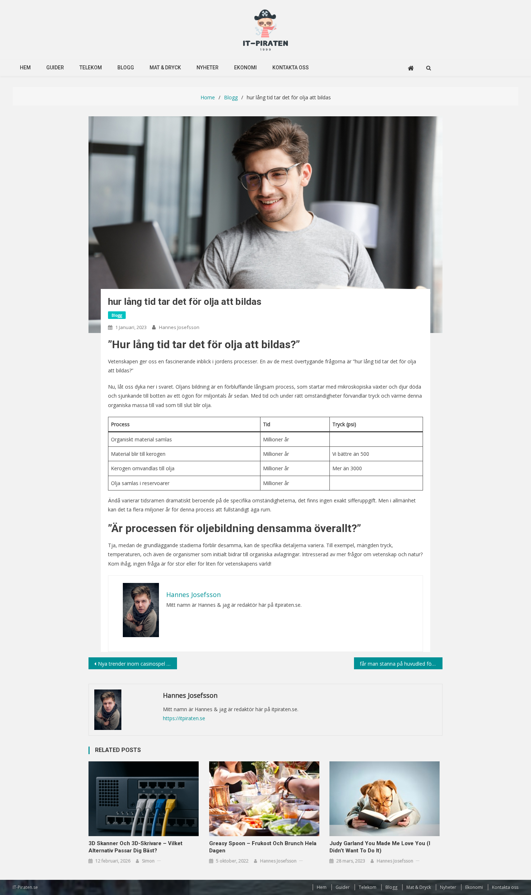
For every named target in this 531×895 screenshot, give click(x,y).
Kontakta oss (290, 67)
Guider (55, 67)
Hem (25, 67)
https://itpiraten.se (184, 718)
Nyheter (208, 67)
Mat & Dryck (165, 67)
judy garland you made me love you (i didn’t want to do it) (379, 847)
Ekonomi (245, 67)
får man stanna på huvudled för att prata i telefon (401, 663)
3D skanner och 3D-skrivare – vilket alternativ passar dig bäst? (135, 847)
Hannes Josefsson (179, 327)
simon (148, 861)
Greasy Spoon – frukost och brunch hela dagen (262, 847)
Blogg (125, 67)
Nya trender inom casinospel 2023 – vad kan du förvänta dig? (137, 663)
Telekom (90, 67)
